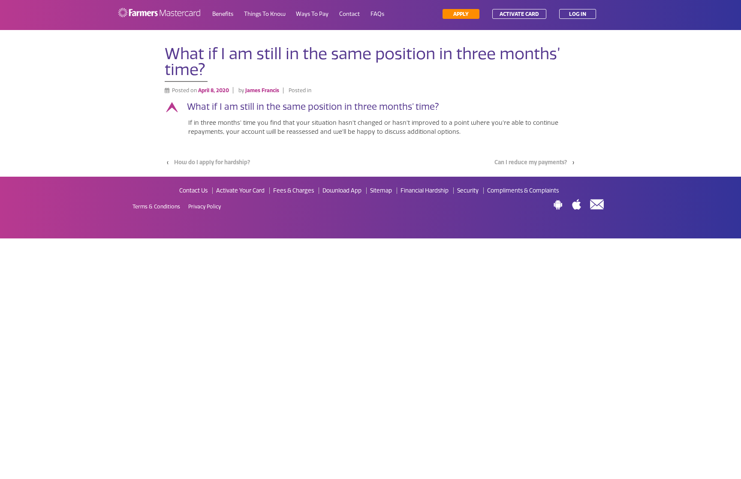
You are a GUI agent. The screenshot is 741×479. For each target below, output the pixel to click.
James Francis (262, 90)
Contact (349, 14)
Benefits (222, 14)
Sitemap (381, 190)
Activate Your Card (240, 190)
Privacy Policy (204, 207)
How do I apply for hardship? (212, 162)
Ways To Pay (312, 14)
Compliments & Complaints (523, 190)
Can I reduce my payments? (530, 162)
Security (468, 190)
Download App (341, 190)
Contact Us (193, 190)
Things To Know (265, 14)
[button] (370, 107)
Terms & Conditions (156, 207)
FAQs (377, 14)
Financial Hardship (425, 190)
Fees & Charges (293, 190)
